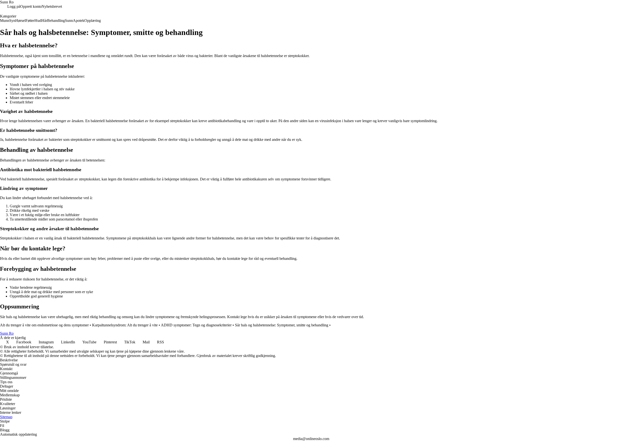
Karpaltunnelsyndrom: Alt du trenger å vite (125, 325)
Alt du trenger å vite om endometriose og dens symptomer (44, 325)
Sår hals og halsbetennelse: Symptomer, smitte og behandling (281, 325)
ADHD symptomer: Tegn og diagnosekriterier (196, 325)
